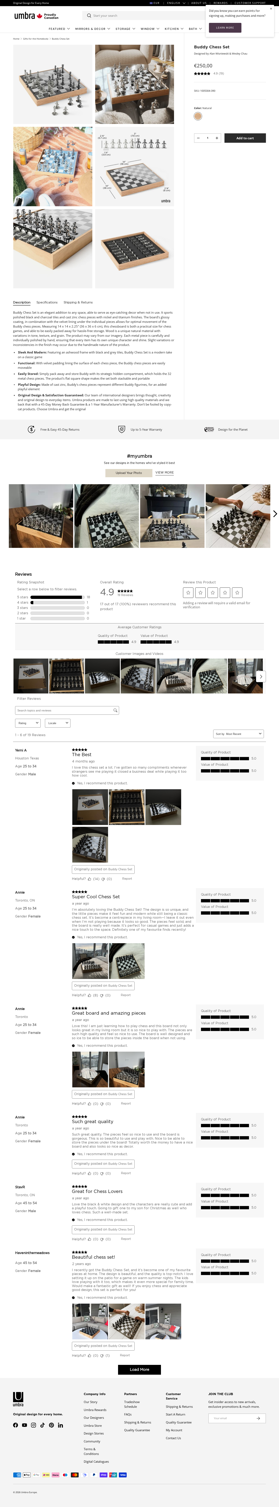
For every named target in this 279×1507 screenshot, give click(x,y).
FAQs (128, 1414)
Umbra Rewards (95, 1410)
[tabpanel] (93, 360)
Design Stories (94, 1433)
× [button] (271, 8)
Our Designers (94, 1418)
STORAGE (123, 29)
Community (92, 1441)
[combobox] (149, 15)
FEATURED (57, 29)
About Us (199, 3)
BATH (193, 29)
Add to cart (245, 138)
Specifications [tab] (47, 302)
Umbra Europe (29, 1492)
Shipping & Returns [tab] (78, 302)
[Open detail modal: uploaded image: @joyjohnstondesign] (172, 516)
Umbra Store (93, 1425)
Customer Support (250, 3)
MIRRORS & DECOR (90, 29)
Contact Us (173, 1438)
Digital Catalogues (96, 1461)
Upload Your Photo (129, 473)
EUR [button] (157, 3)
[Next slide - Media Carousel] (275, 514)
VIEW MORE (164, 472)
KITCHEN (172, 29)
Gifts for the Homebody (35, 39)
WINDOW (148, 29)
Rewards (221, 3)
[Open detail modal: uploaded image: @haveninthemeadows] (238, 516)
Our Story (90, 1402)
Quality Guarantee (137, 1430)
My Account (174, 1430)
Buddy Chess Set (60, 39)
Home (16, 39)
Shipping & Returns (137, 1422)
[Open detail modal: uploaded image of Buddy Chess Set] (41, 516)
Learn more (225, 27)
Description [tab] (21, 302)
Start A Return (175, 1414)
